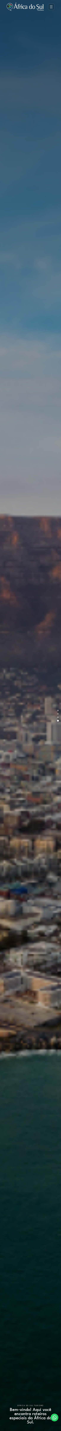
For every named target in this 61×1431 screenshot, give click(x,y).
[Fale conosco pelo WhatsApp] (54, 1417)
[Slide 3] (58, 717)
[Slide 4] (58, 721)
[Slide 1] (58, 710)
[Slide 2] (58, 714)
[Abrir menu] (51, 7)
